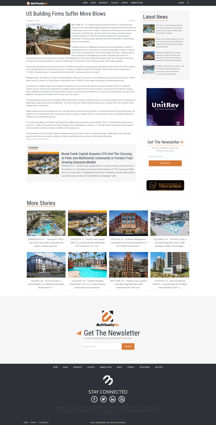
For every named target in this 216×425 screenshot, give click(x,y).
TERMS (25, 423)
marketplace (137, 3)
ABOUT (119, 367)
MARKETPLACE (106, 367)
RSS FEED (159, 367)
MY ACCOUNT (145, 367)
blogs (93, 3)
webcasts (103, 3)
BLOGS (65, 367)
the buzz (114, 3)
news (85, 3)
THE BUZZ (91, 367)
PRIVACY (33, 423)
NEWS (55, 367)
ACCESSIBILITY (44, 423)
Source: (37, 139)
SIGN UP (129, 346)
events (125, 3)
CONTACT (131, 367)
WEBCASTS (77, 367)
